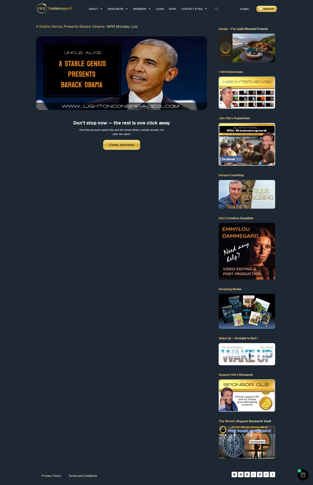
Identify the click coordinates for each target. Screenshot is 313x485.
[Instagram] (266, 474)
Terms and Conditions (82, 476)
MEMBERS (139, 9)
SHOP (172, 9)
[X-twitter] (253, 474)
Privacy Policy (51, 476)
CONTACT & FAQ (192, 9)
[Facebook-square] (247, 474)
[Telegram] (234, 474)
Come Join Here (121, 145)
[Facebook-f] (272, 474)
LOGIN (160, 9)
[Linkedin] (259, 474)
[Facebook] (240, 474)
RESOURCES (116, 9)
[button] (216, 9)
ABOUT (93, 9)
